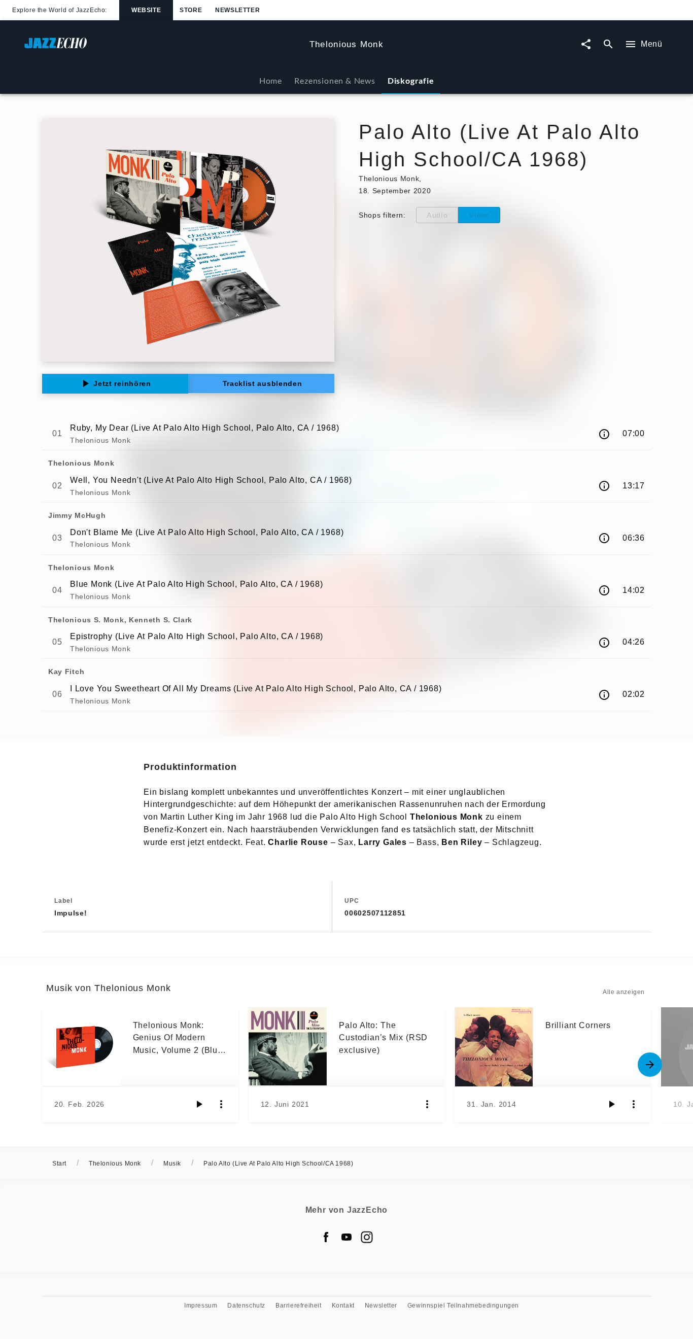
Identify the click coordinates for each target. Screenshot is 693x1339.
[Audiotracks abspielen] (199, 1104)
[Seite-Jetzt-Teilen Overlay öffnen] (586, 44)
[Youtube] (346, 1237)
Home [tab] (270, 80)
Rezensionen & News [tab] (334, 80)
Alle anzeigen (624, 992)
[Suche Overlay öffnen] (608, 44)
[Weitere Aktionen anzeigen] (221, 1104)
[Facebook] (326, 1237)
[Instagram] (367, 1237)
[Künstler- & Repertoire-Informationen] (604, 434)
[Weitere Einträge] (650, 1064)
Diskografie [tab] (411, 80)
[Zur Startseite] (162, 48)
